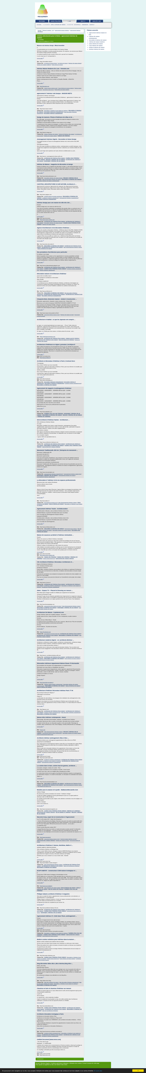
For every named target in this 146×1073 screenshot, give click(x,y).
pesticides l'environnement (42, 22)
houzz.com (42, 729)
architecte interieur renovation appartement (53, 196)
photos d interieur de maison (51, 134)
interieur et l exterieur (44, 416)
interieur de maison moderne (44, 64)
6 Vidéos (46, 41)
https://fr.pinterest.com (45, 632)
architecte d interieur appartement (50, 198)
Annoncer (85, 24)
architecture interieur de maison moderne (45, 660)
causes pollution (56, 21)
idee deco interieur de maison (51, 982)
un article (77, 24)
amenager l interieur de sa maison (54, 161)
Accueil (39, 24)
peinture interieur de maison (96, 49)
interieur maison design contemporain (53, 684)
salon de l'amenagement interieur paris (45, 734)
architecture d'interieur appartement (50, 587)
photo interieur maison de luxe (48, 89)
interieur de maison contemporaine (94, 37)
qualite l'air (97, 21)
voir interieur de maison (63, 63)
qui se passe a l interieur (63, 812)
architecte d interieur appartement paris (73, 383)
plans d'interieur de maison (45, 248)
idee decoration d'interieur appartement (70, 712)
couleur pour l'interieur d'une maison (55, 268)
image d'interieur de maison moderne (66, 88)
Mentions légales (45, 1063)
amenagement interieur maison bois (72, 474)
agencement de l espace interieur (51, 447)
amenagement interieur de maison (67, 475)
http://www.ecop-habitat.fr (46, 886)
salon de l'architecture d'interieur (71, 866)
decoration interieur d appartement (53, 113)
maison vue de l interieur (72, 338)
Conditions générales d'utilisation (60, 1063)
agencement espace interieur (71, 528)
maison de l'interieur (64, 135)
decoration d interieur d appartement (54, 383)
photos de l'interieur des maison (66, 134)
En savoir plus (98, 1071)
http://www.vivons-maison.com (47, 219)
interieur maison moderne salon (50, 88)
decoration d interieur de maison (71, 179)
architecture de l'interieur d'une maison (54, 158)
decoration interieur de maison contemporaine (48, 180)
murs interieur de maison (96, 45)
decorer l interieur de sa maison (55, 159)
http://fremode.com (44, 86)
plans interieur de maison (96, 43)
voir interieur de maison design (50, 63)
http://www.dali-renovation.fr (46, 682)
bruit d (83, 21)
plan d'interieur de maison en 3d (50, 502)
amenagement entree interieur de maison (52, 606)
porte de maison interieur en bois (68, 839)
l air (69, 21)
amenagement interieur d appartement (69, 198)
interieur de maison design (75, 63)
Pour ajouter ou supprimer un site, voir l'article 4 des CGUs (51, 1064)
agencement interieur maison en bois (52, 314)
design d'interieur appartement (47, 270)
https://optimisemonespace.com (47, 336)
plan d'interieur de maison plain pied (51, 633)
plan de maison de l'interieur (66, 339)
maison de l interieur (63, 557)
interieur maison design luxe (49, 558)
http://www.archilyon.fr (45, 357)
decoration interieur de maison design (53, 178)
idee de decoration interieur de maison (51, 179)
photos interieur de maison (57, 64)
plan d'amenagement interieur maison (73, 247)
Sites (52, 24)
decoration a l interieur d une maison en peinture (56, 110)
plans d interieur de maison (56, 504)
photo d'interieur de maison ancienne (50, 936)
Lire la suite (40, 58)
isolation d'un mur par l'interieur (53, 413)
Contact (91, 24)
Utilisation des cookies (75, 1063)
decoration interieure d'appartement (53, 112)
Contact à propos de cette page (90, 1063)
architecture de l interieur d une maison (52, 247)
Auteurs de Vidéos (59, 24)
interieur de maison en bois (67, 314)
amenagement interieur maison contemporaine (52, 733)
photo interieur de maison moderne (62, 89)
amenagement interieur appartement (46, 476)
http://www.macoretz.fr (45, 837)
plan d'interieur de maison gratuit (52, 887)
